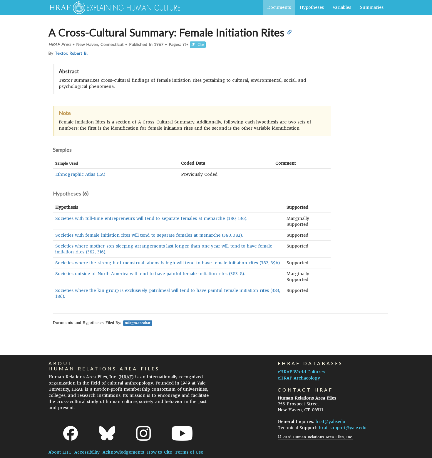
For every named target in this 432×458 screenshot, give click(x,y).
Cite (199, 44)
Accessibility (87, 452)
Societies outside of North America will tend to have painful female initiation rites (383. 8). (150, 273)
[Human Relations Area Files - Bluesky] (107, 433)
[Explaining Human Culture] (112, 7)
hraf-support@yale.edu (342, 427)
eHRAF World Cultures (301, 372)
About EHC (59, 452)
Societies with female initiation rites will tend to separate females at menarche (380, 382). (149, 235)
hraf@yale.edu (330, 421)
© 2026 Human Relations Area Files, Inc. (315, 437)
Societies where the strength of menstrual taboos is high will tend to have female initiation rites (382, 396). (168, 262)
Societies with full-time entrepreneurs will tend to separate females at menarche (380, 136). (151, 218)
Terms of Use (189, 452)
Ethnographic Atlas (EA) (80, 174)
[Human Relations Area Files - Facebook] (70, 433)
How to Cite (159, 452)
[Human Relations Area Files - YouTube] (182, 433)
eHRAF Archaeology (299, 378)
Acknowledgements (123, 452)
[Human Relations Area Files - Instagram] (143, 433)
